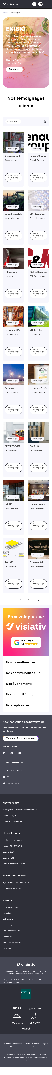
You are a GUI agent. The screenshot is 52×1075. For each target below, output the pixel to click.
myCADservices (14, 255)
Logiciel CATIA (9, 852)
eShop (5, 980)
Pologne (11, 973)
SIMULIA (11, 269)
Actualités (7, 913)
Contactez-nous (14, 777)
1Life (18, 980)
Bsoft (29, 980)
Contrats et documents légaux (36, 1044)
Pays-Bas (42, 971)
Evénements (8, 919)
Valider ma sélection (25, 304)
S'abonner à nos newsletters (20, 738)
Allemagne (9, 971)
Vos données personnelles (13, 1044)
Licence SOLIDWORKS (12, 846)
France (34, 971)
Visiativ (10, 247)
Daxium (35, 980)
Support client (13, 783)
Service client (13, 145)
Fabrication (12, 138)
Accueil (5, 13)
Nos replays (15, 705)
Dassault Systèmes (15, 251)
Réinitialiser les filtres (27, 311)
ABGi (23, 980)
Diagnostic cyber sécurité (14, 816)
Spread (16, 982)
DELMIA (11, 273)
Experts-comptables (15, 205)
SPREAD (11, 276)
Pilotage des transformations (18, 163)
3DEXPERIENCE (14, 258)
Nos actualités (17, 694)
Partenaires (12, 287)
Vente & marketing (14, 141)
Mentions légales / (17, 1047)
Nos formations (18, 662)
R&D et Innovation (14, 227)
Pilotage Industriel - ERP (17, 174)
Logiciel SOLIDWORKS (12, 840)
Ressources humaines (16, 220)
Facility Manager (14, 209)
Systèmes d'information (16, 230)
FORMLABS (12, 283)
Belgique (27, 971)
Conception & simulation (17, 134)
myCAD (12, 980)
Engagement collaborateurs (18, 156)
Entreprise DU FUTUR (12, 888)
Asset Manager (13, 201)
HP (9, 280)
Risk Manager (13, 223)
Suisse (37, 973)
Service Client (13, 191)
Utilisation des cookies (33, 1047)
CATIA (10, 265)
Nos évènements (19, 684)
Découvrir (14, 69)
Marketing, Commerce (16, 212)
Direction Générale (15, 194)
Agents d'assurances (15, 198)
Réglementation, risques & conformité (21, 152)
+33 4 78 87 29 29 (14, 770)
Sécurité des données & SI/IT (18, 166)
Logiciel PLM (8, 858)
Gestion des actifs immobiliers (19, 159)
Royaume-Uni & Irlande (24, 973)
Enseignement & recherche (18, 170)
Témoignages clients (12, 925)
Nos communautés (21, 673)
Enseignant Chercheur (16, 234)
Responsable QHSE (15, 187)
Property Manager (14, 216)
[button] (26, 642)
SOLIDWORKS (13, 262)
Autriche (18, 971)
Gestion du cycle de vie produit (19, 148)
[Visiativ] (14, 4)
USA (42, 973)
